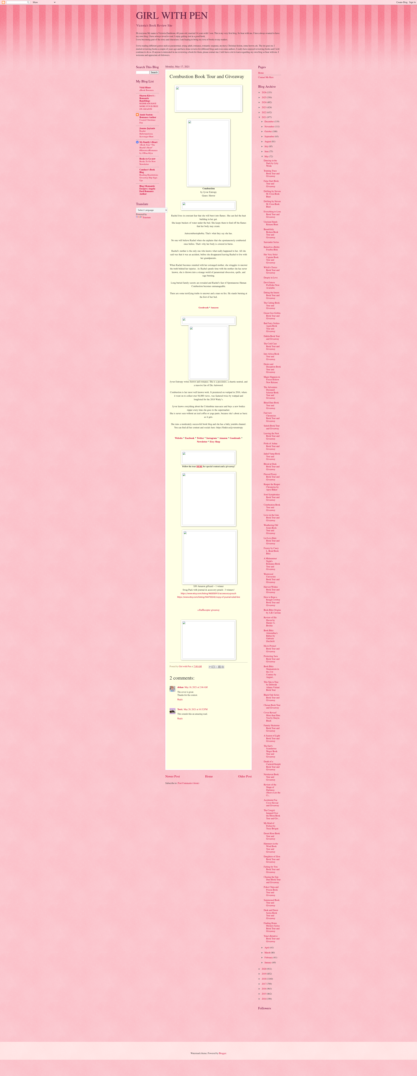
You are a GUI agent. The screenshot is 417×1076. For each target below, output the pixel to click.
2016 (264, 988)
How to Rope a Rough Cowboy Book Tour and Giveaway (272, 601)
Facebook (189, 438)
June (267, 151)
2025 (264, 97)
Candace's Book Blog (147, 171)
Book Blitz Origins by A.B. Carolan (272, 611)
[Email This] (210, 666)
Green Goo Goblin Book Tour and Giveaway (272, 315)
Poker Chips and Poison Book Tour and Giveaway (271, 891)
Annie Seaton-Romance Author (147, 116)
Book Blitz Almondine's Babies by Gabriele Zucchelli (271, 636)
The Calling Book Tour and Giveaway (272, 305)
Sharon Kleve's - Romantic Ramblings (147, 98)
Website (179, 438)
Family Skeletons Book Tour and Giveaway (272, 728)
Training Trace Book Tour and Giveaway (272, 173)
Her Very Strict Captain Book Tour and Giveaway (271, 258)
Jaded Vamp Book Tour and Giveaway (272, 456)
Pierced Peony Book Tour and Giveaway (272, 477)
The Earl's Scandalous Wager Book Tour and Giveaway (270, 751)
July (267, 146)
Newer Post (172, 776)
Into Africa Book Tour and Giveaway (271, 356)
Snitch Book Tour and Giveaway (272, 427)
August (268, 141)
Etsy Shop (215, 441)
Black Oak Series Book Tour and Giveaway (272, 697)
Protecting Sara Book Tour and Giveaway (272, 659)
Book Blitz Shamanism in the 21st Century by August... (271, 672)
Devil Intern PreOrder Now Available (272, 285)
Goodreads (204, 307)
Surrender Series (271, 242)
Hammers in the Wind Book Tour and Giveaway (271, 847)
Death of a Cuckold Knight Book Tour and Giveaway (272, 765)
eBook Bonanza (146, 90)
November (270, 126)
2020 (264, 968)
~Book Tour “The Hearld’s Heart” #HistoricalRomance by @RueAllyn (148, 148)
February (269, 957)
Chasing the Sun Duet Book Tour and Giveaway (272, 879)
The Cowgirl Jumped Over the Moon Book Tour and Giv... (272, 814)
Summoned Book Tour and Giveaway (272, 902)
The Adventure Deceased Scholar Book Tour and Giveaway (271, 392)
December (269, 121)
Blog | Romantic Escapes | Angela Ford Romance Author (147, 189)
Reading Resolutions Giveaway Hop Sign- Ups (148, 177)
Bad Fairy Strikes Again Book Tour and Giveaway (272, 327)
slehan (180, 687)
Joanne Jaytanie (147, 128)
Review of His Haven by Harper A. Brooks (270, 621)
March (268, 952)
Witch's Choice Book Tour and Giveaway (272, 270)
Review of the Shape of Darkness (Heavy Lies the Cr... (272, 790)
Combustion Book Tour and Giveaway (272, 507)
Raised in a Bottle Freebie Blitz (272, 248)
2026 (264, 92)
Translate (147, 217)
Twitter (200, 438)
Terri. (180, 709)
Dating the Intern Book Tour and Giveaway (272, 295)
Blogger (222, 1053)
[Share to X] (216, 666)
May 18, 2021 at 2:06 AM (196, 687)
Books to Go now (147, 158)
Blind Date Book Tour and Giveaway (271, 405)
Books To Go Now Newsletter (147, 163)
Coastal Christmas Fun (147, 121)
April (267, 947)
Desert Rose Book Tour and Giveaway (272, 836)
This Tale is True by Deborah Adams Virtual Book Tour (272, 686)
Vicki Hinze (145, 87)
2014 (264, 998)
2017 (264, 983)
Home (209, 776)
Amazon (214, 307)
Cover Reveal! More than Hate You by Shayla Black (272, 716)
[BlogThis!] (213, 666)
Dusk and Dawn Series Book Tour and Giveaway (271, 914)
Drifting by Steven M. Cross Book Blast (272, 194)
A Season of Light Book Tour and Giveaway (272, 738)
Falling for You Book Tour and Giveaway (272, 869)
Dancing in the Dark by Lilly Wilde (271, 163)
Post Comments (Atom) (188, 783)
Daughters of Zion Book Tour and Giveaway (272, 859)
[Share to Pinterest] (222, 666)
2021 (264, 117)
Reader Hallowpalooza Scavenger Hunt (146, 133)
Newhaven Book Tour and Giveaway (271, 777)
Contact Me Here (265, 77)
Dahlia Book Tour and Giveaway (272, 337)
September (270, 136)
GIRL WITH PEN (172, 14)
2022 (264, 112)
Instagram (211, 438)
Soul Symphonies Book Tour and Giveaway (272, 497)
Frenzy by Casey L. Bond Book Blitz (271, 551)
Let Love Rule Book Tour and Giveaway (272, 540)
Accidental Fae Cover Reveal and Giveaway (271, 802)
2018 (264, 978)
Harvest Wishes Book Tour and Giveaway (272, 589)
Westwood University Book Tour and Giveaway (272, 578)
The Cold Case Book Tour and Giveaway (272, 346)
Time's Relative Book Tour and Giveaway (272, 938)
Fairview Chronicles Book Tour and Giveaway (272, 416)
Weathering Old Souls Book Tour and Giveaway (271, 529)
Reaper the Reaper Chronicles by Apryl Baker (272, 487)
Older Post (245, 776)
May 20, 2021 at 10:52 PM (196, 709)
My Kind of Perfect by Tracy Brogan (271, 826)
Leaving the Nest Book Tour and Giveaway (272, 436)
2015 (264, 993)
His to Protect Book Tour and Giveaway (272, 648)
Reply (180, 699)
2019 (264, 973)
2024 (264, 102)
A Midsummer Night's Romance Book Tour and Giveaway (272, 564)
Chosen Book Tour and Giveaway (272, 706)
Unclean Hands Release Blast (271, 223)
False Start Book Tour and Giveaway (271, 183)
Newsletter (202, 441)
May (267, 156)
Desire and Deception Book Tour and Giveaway (272, 368)
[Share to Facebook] (219, 666)
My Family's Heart (148, 142)
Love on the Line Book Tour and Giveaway (272, 517)
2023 (264, 107)
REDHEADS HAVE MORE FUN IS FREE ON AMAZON (148, 106)
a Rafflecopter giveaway (209, 609)
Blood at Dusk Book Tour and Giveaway (272, 466)
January (268, 962)
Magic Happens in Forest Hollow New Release (272, 379)
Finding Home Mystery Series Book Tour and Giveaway (272, 927)
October (268, 131)
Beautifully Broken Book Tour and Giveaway (271, 233)
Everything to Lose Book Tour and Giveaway (272, 214)
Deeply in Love (271, 277)
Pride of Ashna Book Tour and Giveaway (272, 446)
